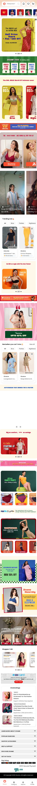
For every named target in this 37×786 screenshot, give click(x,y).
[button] (28, 4)
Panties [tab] (21, 223)
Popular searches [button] (8, 736)
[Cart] (33, 4)
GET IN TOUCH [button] (6, 756)
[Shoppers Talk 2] (14, 659)
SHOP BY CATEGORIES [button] (9, 741)
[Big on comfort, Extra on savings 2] (14, 446)
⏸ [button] (35, 19)
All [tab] (5, 223)
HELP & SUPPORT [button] (7, 746)
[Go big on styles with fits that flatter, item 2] (14, 279)
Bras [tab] (12, 223)
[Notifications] (23, 4)
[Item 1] (7, 499)
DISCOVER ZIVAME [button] (8, 751)
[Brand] (11, 154)
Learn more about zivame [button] (11, 731)
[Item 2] (21, 499)
